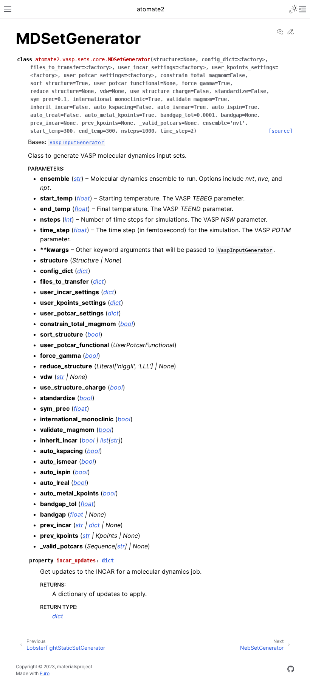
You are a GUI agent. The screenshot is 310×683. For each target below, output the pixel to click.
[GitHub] (290, 670)
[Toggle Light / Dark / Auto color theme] (293, 9)
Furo (45, 673)
